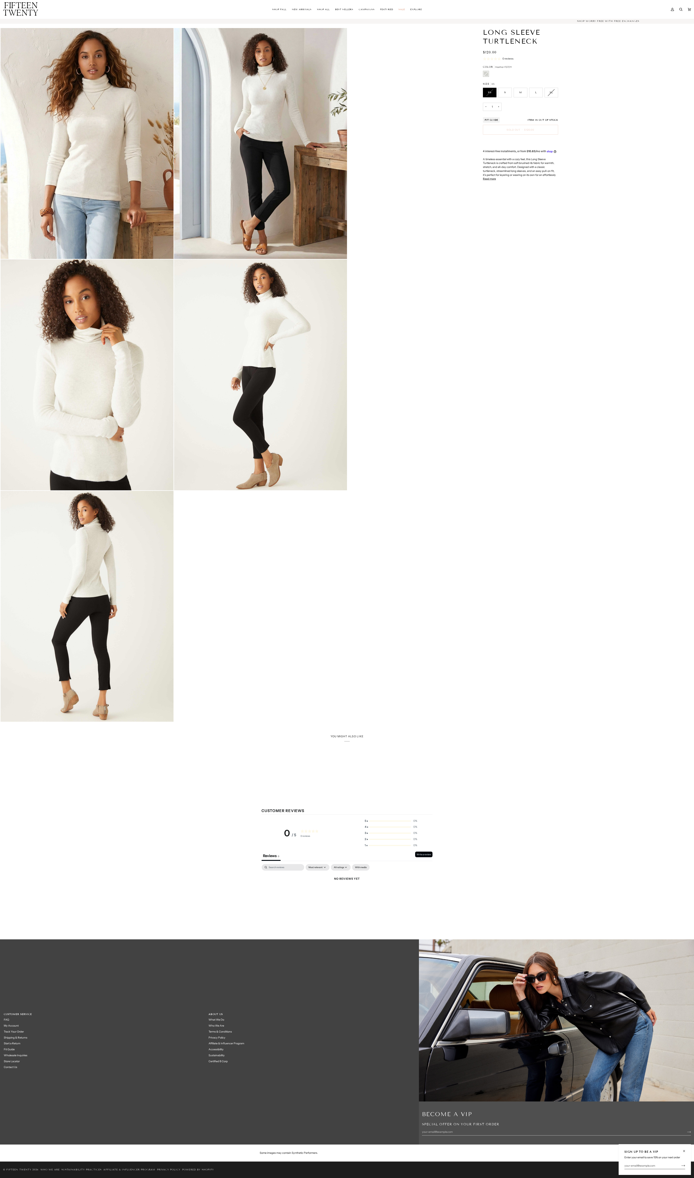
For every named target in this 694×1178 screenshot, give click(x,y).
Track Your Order (14, 1031)
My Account (11, 1025)
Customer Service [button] (18, 1014)
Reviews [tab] (271, 856)
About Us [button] (216, 1014)
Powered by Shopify (198, 1169)
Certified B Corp (218, 1061)
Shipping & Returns (15, 1037)
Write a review (424, 854)
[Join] (680, 1166)
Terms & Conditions (220, 1031)
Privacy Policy (217, 1037)
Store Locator (12, 1061)
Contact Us (10, 1067)
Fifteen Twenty (18, 1169)
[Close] (685, 1149)
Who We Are (216, 1025)
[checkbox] (361, 867)
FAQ (6, 1019)
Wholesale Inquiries (15, 1055)
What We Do (216, 1019)
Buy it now (521, 142)
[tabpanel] (347, 891)
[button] (301, 9)
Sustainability (217, 1055)
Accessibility (216, 1049)
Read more (489, 178)
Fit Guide (491, 120)
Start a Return (12, 1043)
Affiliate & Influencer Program (226, 1043)
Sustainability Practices (81, 1169)
